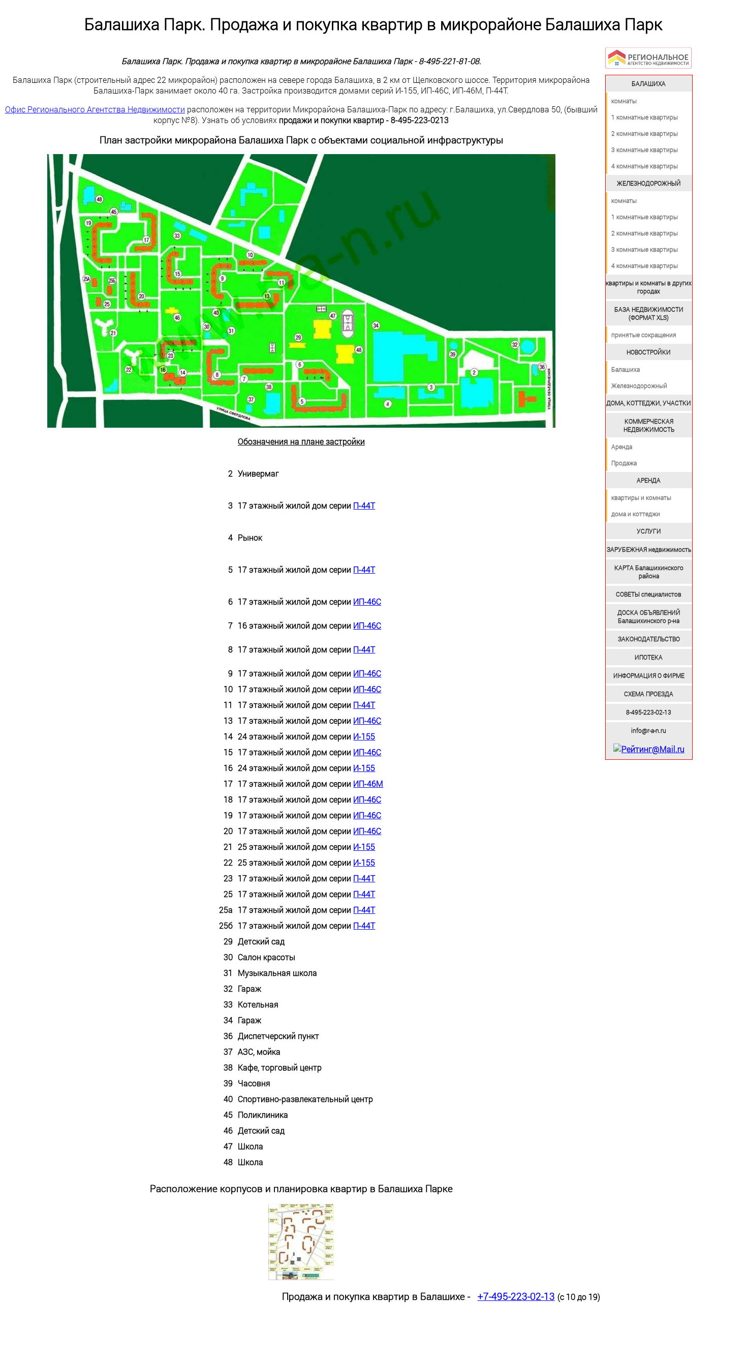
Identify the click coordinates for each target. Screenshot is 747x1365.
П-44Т (364, 505)
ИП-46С (367, 601)
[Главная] (648, 58)
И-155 (364, 736)
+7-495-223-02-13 (516, 1296)
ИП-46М (368, 783)
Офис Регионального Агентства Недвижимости (95, 109)
